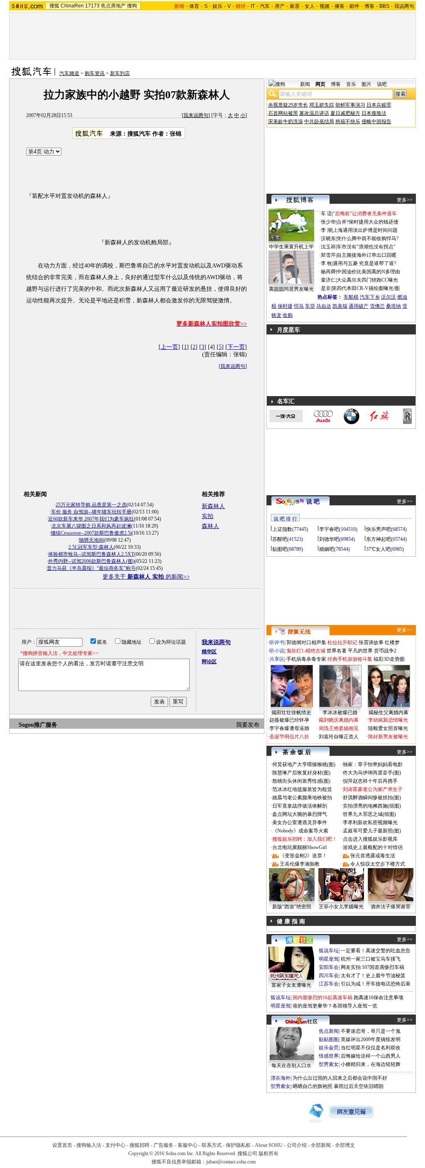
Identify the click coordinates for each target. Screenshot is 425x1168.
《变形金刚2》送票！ (303, 856)
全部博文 (345, 1145)
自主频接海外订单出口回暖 (366, 255)
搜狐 (54, 6)
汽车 (265, 6)
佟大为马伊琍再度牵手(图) (372, 773)
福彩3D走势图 (389, 659)
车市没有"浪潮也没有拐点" (366, 247)
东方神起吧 (378, 539)
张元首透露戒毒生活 (372, 856)
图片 (366, 84)
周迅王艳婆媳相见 (339, 728)
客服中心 (188, 1145)
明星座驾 (329, 959)
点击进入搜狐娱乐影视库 (370, 839)
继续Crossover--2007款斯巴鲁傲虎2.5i (91, 533)
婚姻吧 (326, 549)
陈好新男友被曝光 (388, 737)
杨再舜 (328, 272)
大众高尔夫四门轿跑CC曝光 (367, 280)
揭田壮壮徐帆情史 (291, 712)
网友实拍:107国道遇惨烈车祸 (372, 967)
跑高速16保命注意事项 (378, 997)
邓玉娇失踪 (321, 105)
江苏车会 (329, 984)
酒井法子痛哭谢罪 (390, 907)
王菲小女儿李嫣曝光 (341, 907)
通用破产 (359, 306)
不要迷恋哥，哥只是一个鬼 (371, 1031)
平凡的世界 (360, 651)
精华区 (209, 652)
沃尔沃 (388, 297)
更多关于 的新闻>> (146, 577)
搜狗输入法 (88, 1145)
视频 (325, 6)
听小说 (276, 651)
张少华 (328, 222)
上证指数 (282, 529)
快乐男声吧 (378, 529)
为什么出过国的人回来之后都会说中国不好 (340, 1078)
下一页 (236, 347)
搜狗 (132, 6)
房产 (280, 6)
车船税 (351, 297)
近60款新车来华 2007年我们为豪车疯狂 (91, 519)
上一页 (169, 347)
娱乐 (217, 6)
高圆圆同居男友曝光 (291, 289)
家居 (295, 6)
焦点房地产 (113, 6)
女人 (310, 6)
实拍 (207, 516)
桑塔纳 (393, 306)
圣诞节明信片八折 (289, 737)
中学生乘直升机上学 (291, 247)
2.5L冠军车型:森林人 (91, 547)
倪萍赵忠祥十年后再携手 (370, 781)
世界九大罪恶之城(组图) (369, 814)
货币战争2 (385, 651)
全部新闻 (321, 1145)
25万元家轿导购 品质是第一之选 (91, 505)
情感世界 (329, 1056)
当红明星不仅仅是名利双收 (371, 1048)
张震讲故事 (371, 642)
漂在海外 (281, 1078)
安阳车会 (329, 967)
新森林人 (213, 506)
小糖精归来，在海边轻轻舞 (371, 1064)
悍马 (299, 306)
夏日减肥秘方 (345, 113)
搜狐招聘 (139, 1145)
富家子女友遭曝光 (291, 985)
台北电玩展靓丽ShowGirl (299, 847)
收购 (288, 315)
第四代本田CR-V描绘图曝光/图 (366, 288)
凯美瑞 (339, 306)
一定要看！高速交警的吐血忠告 (375, 951)
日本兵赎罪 (378, 105)
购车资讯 (95, 73)
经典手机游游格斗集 (349, 659)
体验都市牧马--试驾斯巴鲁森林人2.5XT (91, 554)
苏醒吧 (279, 539)
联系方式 (212, 1145)
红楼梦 (392, 642)
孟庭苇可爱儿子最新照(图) (372, 831)
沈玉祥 (328, 247)
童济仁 (328, 280)
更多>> (405, 200)
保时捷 (285, 306)
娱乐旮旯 (329, 1048)
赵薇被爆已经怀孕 (289, 720)
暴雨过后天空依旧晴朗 (358, 1086)
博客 (369, 6)
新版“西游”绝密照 (291, 907)
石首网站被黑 (283, 113)
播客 (339, 6)
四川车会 (329, 975)
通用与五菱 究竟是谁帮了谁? (364, 263)
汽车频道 (69, 73)
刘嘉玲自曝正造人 (339, 737)
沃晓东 (328, 238)
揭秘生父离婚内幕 (388, 712)
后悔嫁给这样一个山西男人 (371, 1056)
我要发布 (247, 725)
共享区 (276, 659)
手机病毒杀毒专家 (306, 659)
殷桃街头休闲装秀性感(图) (301, 781)
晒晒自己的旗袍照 (312, 1086)
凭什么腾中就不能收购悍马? (367, 238)
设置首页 (62, 1145)
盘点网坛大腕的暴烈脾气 (299, 814)
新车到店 (120, 73)
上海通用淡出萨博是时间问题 (365, 230)
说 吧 (313, 502)
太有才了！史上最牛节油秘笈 (373, 975)
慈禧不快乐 (347, 121)
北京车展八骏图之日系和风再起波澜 (91, 526)
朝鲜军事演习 (350, 105)
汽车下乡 (370, 297)
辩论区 (209, 661)
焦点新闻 (329, 1031)
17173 (92, 6)
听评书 (276, 642)
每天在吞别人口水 (291, 1065)
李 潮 (326, 230)
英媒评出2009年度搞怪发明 (371, 1039)
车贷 (310, 306)
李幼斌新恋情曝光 (388, 720)
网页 (320, 84)
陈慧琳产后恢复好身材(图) (301, 773)
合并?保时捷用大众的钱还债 (367, 222)
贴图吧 (279, 549)
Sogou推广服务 (38, 725)
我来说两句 (195, 115)
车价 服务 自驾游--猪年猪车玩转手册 (91, 512)
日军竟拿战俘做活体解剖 (299, 806)
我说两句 (404, 6)
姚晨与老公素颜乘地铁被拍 (302, 798)
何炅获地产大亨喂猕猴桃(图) (303, 764)
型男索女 (329, 1064)
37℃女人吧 (378, 549)
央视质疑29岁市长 (288, 105)
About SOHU (269, 1145)
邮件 (354, 6)
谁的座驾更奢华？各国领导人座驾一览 (335, 1006)
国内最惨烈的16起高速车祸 (322, 997)
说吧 (382, 84)
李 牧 (326, 263)
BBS (384, 6)
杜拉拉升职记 (342, 642)
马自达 (323, 306)
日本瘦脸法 (373, 113)
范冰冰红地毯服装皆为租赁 (302, 789)
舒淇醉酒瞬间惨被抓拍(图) (372, 798)
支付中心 (115, 1145)
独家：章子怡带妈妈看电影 (373, 764)
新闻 (305, 84)
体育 (194, 6)
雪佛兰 (377, 306)
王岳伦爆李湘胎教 (300, 864)
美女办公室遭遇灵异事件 (299, 822)
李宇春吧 (329, 529)
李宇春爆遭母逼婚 (289, 728)
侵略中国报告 (376, 121)
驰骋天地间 (91, 540)
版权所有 (268, 1153)
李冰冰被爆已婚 (339, 712)
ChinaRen (72, 6)
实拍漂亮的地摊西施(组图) (372, 806)
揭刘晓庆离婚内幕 (339, 720)
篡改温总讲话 (314, 113)
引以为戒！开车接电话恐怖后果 (375, 984)
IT (253, 6)
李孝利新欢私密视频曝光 (370, 822)
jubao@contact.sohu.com (231, 1162)
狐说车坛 (329, 951)
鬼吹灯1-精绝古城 (305, 651)
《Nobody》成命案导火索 (300, 831)
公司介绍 (297, 1145)
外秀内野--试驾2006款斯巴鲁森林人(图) (91, 561)
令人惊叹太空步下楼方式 (377, 864)
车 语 (326, 214)
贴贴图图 (329, 1039)
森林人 (210, 526)
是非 (326, 288)
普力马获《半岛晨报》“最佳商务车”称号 (91, 568)
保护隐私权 (238, 1145)
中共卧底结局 (319, 121)
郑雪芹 (328, 255)
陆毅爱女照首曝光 (388, 728)
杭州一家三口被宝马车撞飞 (371, 959)
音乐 (351, 84)
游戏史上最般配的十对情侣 (373, 847)
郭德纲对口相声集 (306, 642)
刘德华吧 (329, 539)
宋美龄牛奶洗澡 (285, 121)
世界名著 (337, 651)
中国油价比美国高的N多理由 (368, 272)
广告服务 (163, 1145)
